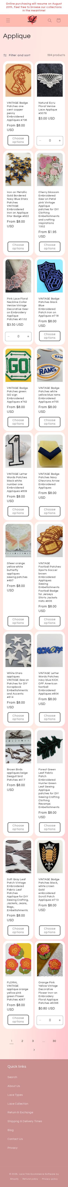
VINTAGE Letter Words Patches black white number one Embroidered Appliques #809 (17, 482)
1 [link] (12, 1040)
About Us (14, 1086)
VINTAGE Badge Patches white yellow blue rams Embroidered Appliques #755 (49, 395)
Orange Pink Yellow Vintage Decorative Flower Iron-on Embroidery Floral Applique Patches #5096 (48, 992)
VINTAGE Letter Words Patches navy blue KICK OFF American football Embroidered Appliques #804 (49, 683)
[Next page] (34, 1049)
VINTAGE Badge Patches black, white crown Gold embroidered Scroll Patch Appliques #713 (49, 889)
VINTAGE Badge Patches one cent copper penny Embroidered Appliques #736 (17, 111)
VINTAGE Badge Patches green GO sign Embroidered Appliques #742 (17, 395)
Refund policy (30, 1179)
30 (54, 1041)
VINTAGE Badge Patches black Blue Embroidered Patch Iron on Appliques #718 (49, 307)
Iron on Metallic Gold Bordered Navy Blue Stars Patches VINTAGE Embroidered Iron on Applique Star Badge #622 (18, 204)
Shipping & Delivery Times (25, 1121)
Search (12, 1077)
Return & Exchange (20, 1112)
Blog (11, 1130)
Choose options (18, 140)
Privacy (12, 1147)
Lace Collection (18, 1103)
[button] (8, 20)
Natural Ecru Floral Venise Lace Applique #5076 (48, 108)
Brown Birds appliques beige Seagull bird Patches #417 (17, 774)
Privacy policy (50, 1179)
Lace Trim (24, 1174)
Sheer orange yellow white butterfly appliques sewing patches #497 (17, 572)
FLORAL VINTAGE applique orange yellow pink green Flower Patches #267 (17, 991)
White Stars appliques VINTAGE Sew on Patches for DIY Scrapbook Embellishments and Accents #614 (18, 685)
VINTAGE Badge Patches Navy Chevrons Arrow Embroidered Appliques (49, 481)
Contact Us (15, 1139)
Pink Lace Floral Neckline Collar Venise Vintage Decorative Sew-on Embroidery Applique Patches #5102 (18, 309)
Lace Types (15, 1095)
